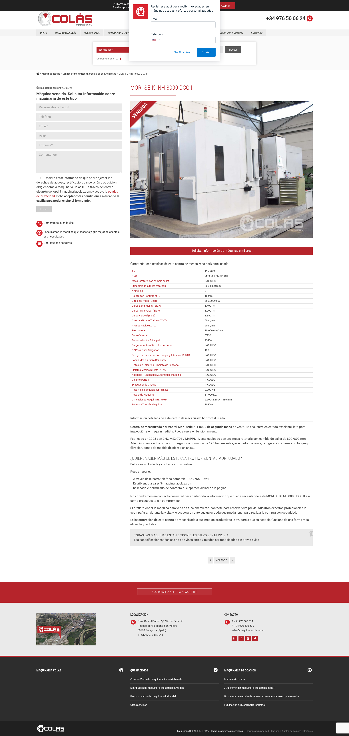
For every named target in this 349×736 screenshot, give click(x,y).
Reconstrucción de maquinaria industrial (153, 696)
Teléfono (157, 34)
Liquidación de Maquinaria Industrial (244, 705)
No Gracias (182, 52)
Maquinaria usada (234, 679)
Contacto (308, 731)
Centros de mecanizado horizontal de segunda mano (89, 73)
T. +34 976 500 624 (242, 621)
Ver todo (221, 560)
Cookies (275, 731)
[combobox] (157, 40)
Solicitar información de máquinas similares (221, 250)
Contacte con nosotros (58, 243)
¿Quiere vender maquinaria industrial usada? (249, 687)
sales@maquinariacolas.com (172, 483)
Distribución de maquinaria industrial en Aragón (157, 687)
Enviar (206, 52)
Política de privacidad (258, 731)
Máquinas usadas (51, 73)
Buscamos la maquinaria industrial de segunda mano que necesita (261, 696)
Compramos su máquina (59, 223)
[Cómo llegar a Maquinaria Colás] (66, 615)
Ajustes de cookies (291, 731)
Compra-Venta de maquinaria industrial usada (156, 679)
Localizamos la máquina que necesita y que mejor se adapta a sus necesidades (82, 234)
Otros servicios (138, 705)
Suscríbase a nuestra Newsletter (174, 592)
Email (154, 19)
